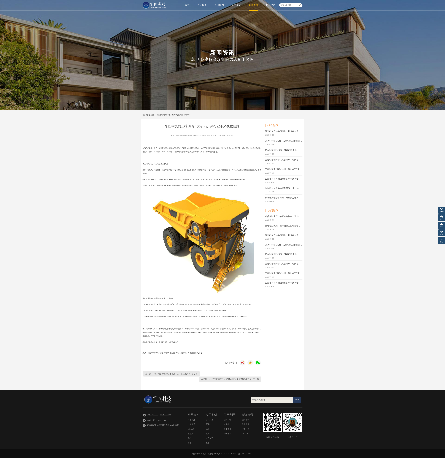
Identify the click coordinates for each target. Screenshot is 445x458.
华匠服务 (202, 5)
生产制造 (209, 438)
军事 (208, 424)
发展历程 (227, 424)
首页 (187, 5)
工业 (208, 429)
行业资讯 (245, 424)
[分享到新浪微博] (250, 363)
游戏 (189, 438)
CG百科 (245, 434)
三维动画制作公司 (195, 353)
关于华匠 (236, 5)
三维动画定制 (181, 353)
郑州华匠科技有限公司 (184, 135)
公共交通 (209, 420)
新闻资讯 (253, 5)
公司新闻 (245, 420)
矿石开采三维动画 (155, 353)
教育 (208, 434)
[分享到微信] (258, 363)
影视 (189, 443)
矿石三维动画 (169, 353)
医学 (208, 443)
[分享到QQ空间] (242, 363)
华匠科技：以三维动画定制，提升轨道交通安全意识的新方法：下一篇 (230, 379)
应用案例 (219, 5)
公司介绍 (227, 420)
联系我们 (271, 5)
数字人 (190, 434)
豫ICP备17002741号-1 (242, 453)
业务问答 (176, 114)
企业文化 (227, 429)
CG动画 (191, 429)
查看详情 (185, 114)
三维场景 (191, 424)
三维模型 (191, 420)
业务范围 (227, 434)
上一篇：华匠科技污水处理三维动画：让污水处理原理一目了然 (171, 374)
